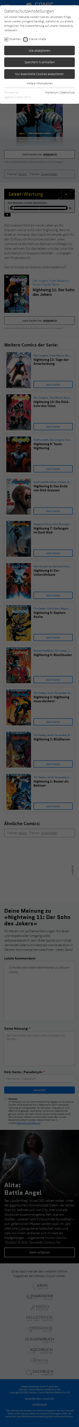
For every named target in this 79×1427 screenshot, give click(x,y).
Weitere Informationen (40, 83)
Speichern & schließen (39, 62)
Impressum (51, 92)
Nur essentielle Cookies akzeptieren (39, 74)
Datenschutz (67, 92)
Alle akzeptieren (40, 50)
